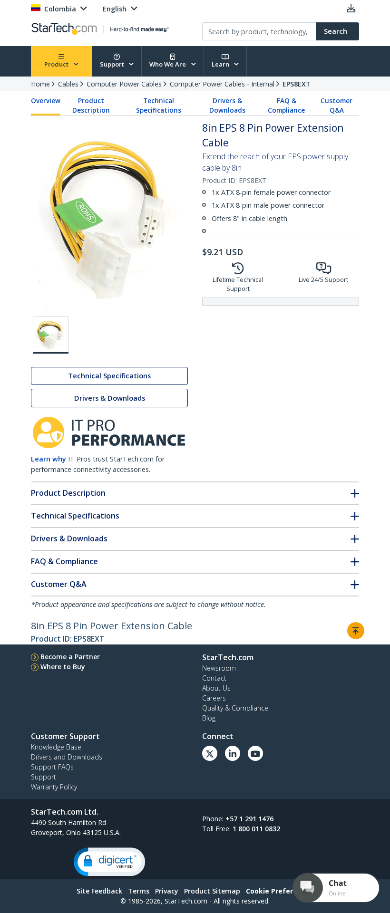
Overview (45, 100)
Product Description (91, 105)
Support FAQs (52, 766)
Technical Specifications (158, 105)
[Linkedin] (232, 753)
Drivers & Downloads (227, 105)
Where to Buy (62, 666)
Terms (138, 890)
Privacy (166, 890)
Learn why (48, 458)
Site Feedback (99, 890)
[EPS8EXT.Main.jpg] (50, 335)
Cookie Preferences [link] (279, 890)
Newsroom (219, 668)
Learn (221, 64)
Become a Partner (70, 656)
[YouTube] (255, 753)
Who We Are (168, 64)
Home (40, 83)
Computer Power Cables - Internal (222, 83)
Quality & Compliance (235, 707)
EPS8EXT (297, 83)
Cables (68, 83)
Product (57, 64)
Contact (214, 677)
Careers (214, 697)
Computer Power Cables (124, 83)
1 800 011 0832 (256, 828)
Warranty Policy (54, 786)
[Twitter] (209, 753)
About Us (216, 687)
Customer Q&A (336, 105)
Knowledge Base (56, 746)
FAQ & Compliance (286, 105)
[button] (109, 862)
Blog (208, 717)
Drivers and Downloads (66, 756)
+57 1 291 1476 (249, 818)
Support (113, 64)
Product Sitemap (212, 890)
